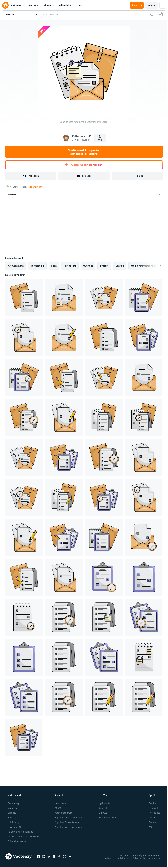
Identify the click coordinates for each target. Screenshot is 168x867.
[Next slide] (155, 266)
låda (54, 265)
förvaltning (37, 265)
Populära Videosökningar (68, 826)
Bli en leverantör (107, 817)
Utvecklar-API (14, 826)
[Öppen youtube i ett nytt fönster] (70, 856)
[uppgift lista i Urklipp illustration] (104, 577)
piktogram (70, 265)
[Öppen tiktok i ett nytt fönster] (59, 856)
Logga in (149, 5)
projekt (104, 265)
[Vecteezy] (5, 5)
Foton (32, 5)
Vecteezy (12, 807)
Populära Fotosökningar (67, 822)
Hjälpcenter (104, 803)
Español (151, 807)
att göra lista (16, 265)
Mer (78, 5)
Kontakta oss (105, 807)
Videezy (11, 812)
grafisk (120, 265)
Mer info (12, 194)
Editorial (64, 5)
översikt (88, 265)
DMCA (57, 807)
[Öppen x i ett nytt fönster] (64, 856)
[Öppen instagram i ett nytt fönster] (43, 856)
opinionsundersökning (144, 265)
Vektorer (16, 5)
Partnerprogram (63, 812)
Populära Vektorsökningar (68, 817)
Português (152, 812)
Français (151, 822)
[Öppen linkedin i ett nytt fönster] (49, 856)
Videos (47, 5)
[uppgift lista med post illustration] (24, 297)
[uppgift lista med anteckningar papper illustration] (104, 617)
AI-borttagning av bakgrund (22, 836)
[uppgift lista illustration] (24, 617)
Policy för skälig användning (144, 857)
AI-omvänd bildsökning (20, 831)
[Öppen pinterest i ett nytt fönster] (54, 856)
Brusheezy (13, 803)
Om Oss (102, 812)
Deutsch (151, 817)
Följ (99, 139)
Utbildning (13, 822)
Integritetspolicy (119, 857)
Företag (11, 817)
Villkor (105, 857)
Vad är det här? (35, 186)
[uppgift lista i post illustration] (64, 297)
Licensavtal (60, 803)
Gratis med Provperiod (82, 151)
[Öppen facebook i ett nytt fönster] (38, 856)
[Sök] (150, 14)
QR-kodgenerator (16, 841)
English (151, 803)
